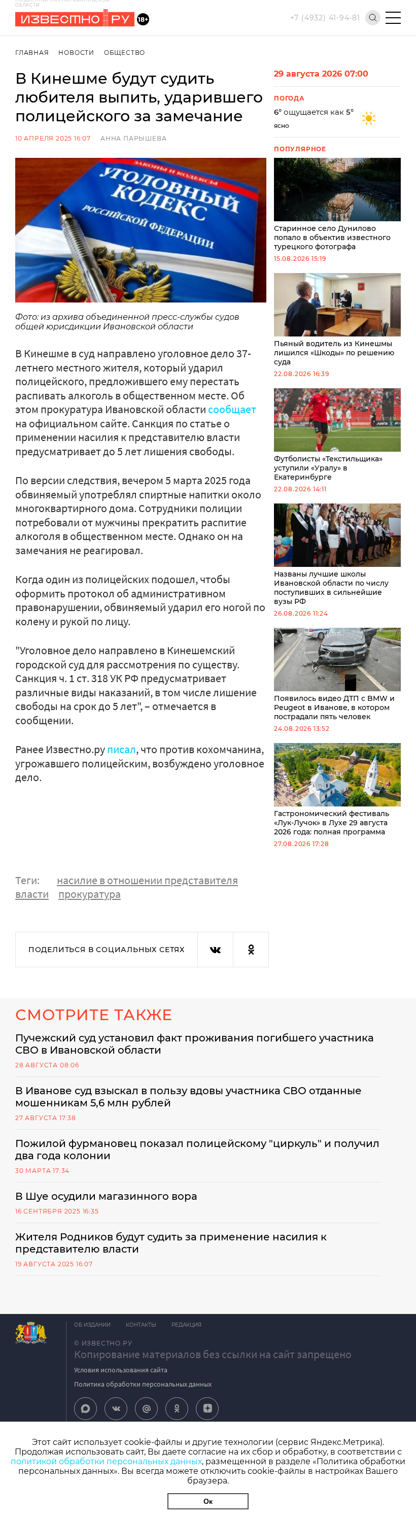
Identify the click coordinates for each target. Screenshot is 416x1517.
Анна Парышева (133, 138)
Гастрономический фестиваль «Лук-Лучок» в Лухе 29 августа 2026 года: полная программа (331, 822)
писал (121, 749)
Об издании (92, 1325)
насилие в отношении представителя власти (126, 887)
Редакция (186, 1325)
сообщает (232, 409)
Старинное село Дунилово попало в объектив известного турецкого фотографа (332, 237)
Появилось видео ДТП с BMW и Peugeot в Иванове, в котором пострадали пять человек (334, 707)
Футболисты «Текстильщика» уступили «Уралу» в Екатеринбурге (328, 468)
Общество (124, 52)
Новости (76, 52)
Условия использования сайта (120, 1369)
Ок (208, 1501)
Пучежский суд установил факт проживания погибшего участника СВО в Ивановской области (194, 1044)
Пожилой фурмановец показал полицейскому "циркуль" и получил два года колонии (197, 1149)
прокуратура (89, 894)
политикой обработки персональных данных (106, 1461)
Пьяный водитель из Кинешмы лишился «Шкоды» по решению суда (334, 352)
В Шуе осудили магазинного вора (106, 1196)
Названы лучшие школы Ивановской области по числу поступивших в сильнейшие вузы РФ (331, 587)
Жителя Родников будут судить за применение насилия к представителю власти (171, 1243)
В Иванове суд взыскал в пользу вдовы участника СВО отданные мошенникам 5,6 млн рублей (188, 1097)
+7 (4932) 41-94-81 (325, 17)
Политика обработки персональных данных (143, 1384)
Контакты (141, 1325)
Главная (32, 52)
